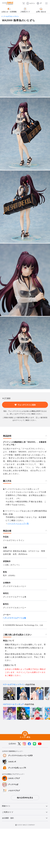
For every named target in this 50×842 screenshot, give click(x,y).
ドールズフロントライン (11, 16)
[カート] (23, 3)
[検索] (19, 3)
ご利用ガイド (7, 812)
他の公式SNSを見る (25, 798)
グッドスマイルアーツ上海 (15, 618)
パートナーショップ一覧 (18, 523)
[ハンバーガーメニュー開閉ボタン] (46, 3)
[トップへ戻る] (25, 734)
